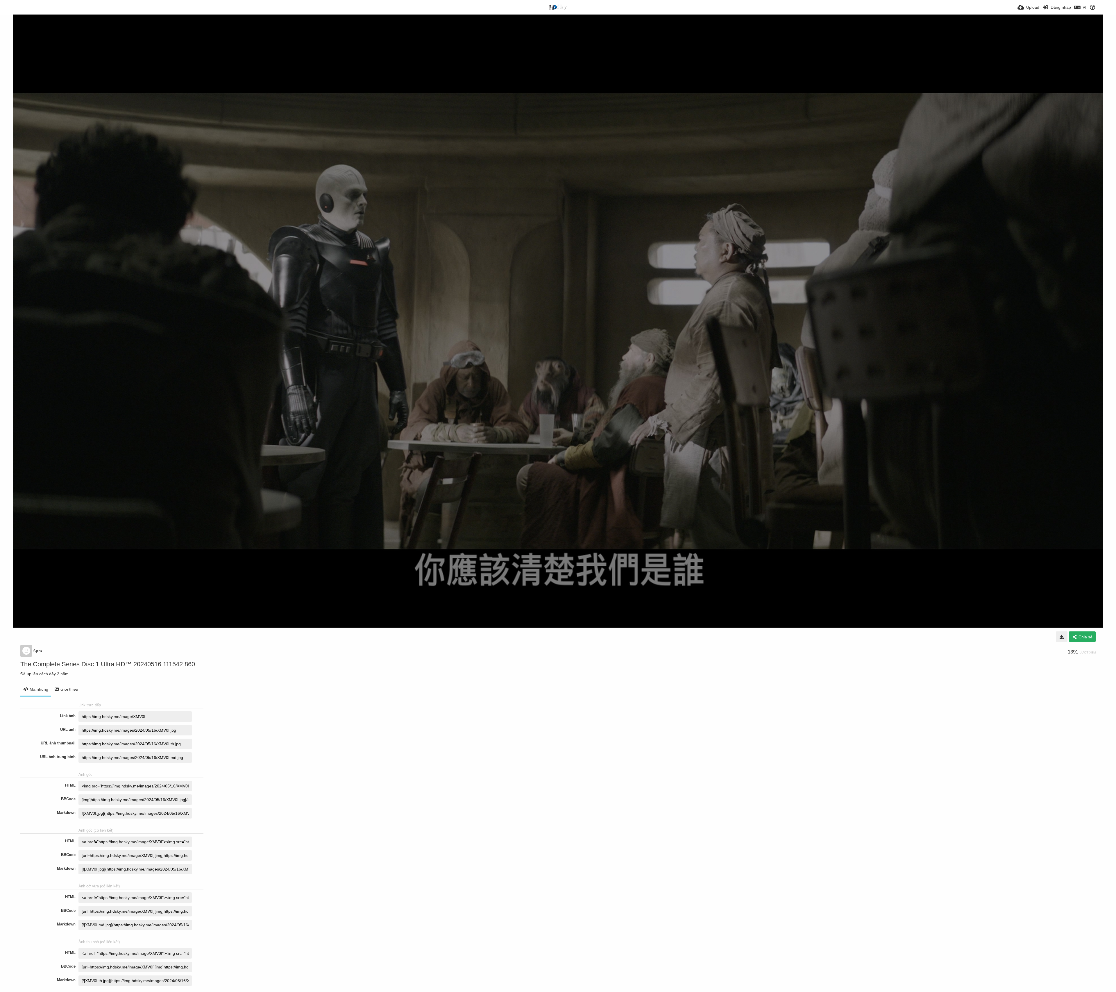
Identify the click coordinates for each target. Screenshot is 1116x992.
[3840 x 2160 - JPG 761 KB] (1061, 636)
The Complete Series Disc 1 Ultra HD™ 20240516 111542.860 (107, 664)
